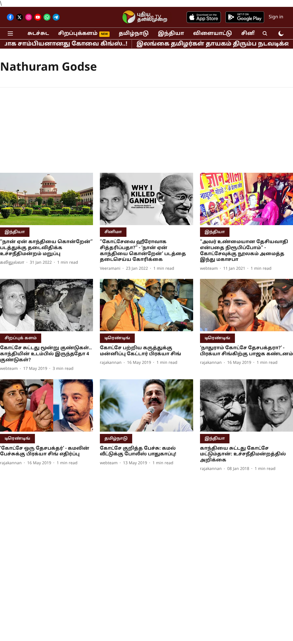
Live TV (152, 17)
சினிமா (252, 33)
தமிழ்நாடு (134, 33)
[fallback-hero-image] (46, 199)
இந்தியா (171, 33)
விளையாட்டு (212, 33)
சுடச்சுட (38, 33)
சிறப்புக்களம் (78, 33)
